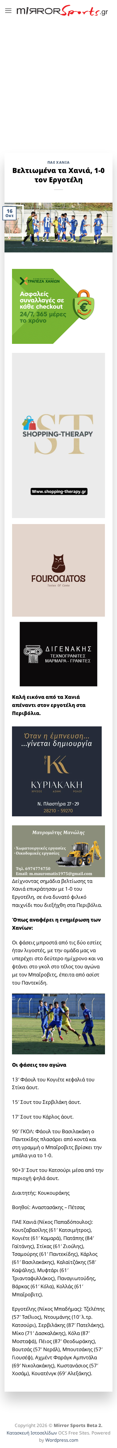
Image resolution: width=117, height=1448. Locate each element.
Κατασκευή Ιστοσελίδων (32, 1433)
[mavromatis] (58, 850)
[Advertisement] (58, 82)
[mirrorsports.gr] (62, 10)
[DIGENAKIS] (58, 654)
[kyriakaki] (57, 770)
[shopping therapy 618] (58, 434)
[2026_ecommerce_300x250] (57, 305)
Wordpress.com (61, 1440)
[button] (8, 10)
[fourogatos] (58, 569)
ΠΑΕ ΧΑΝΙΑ (58, 162)
